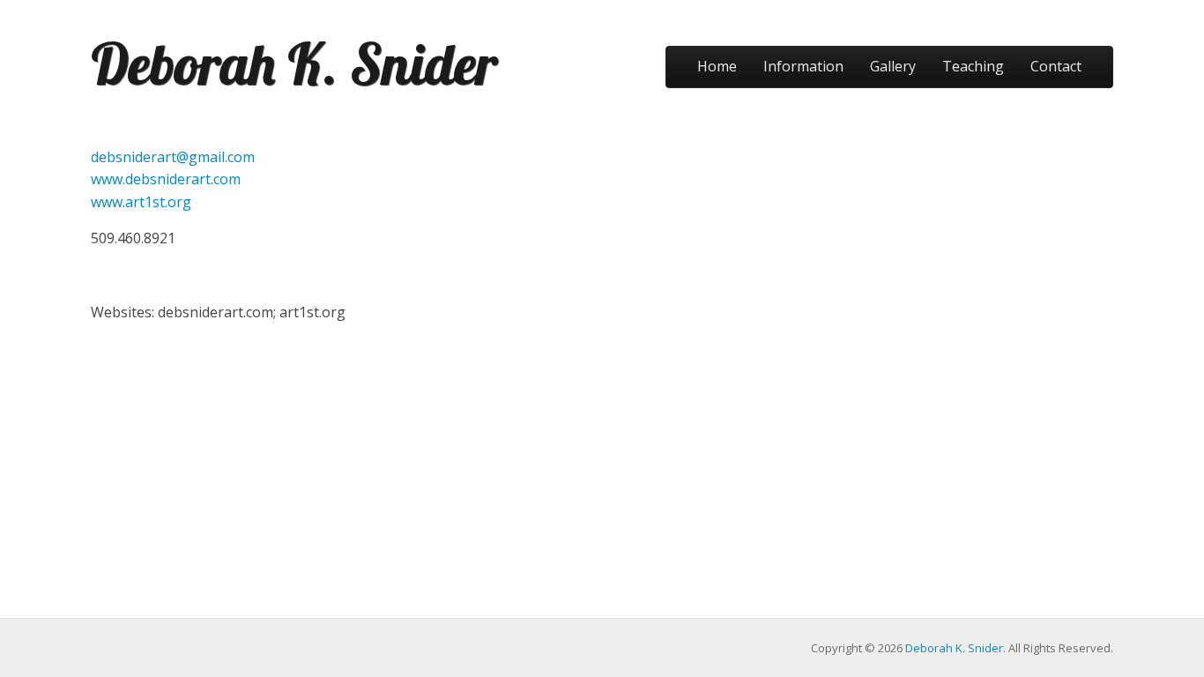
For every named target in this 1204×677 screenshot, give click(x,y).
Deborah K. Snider (294, 63)
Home (717, 66)
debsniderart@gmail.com (173, 157)
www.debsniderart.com (166, 179)
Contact (1055, 66)
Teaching (973, 66)
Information (803, 66)
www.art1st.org (141, 202)
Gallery (893, 66)
